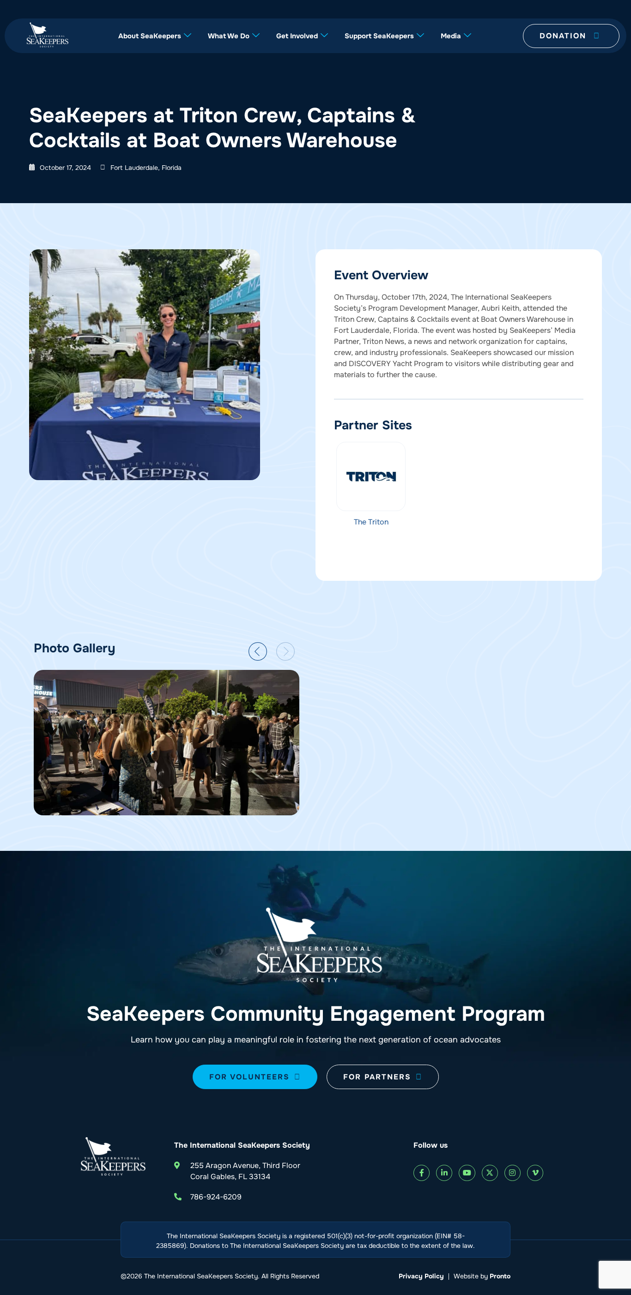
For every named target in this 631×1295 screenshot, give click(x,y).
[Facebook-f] (421, 1173)
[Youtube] (467, 1173)
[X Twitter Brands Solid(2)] (490, 1173)
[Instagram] (512, 1173)
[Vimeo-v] (535, 1173)
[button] (258, 651)
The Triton (371, 522)
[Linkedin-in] (444, 1173)
